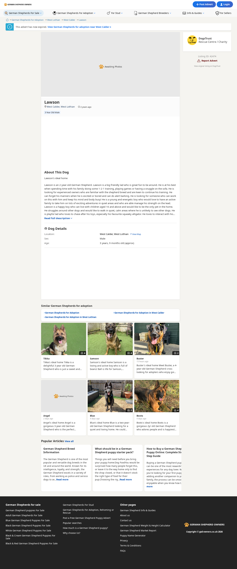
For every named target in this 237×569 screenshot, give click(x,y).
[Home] (7, 19)
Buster (140, 358)
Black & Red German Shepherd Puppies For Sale (32, 543)
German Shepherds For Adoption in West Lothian (70, 317)
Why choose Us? (71, 532)
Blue (92, 415)
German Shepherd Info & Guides (138, 510)
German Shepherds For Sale (24, 13)
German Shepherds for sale (23, 505)
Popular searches (72, 522)
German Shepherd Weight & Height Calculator (145, 525)
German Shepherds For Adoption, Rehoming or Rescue (88, 511)
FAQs (123, 550)
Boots (140, 415)
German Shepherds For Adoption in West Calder (139, 312)
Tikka (46, 358)
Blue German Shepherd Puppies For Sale (28, 520)
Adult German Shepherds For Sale (24, 515)
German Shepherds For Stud (78, 504)
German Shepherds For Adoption (75, 13)
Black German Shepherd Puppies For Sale (28, 525)
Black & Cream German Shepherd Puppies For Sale (30, 537)
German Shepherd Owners (20, 4)
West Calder (69, 19)
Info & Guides (194, 13)
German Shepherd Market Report (138, 530)
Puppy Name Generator (133, 535)
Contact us (126, 520)
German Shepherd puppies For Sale (25, 510)
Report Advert (209, 60)
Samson (94, 358)
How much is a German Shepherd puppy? (85, 527)
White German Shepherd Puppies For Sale (28, 530)
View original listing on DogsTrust (207, 66)
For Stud (115, 13)
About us (125, 515)
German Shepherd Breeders (153, 13)
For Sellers (225, 13)
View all (69, 441)
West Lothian (53, 19)
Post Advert (206, 4)
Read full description (57, 218)
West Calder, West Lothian (61, 106)
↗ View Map (135, 234)
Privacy (124, 540)
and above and (118, 206)
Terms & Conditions (130, 545)
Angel (46, 415)
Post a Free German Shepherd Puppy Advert (86, 517)
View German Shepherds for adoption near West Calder (79, 26)
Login (226, 4)
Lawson (82, 19)
